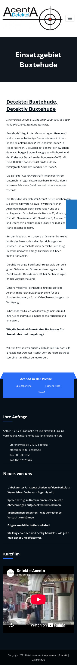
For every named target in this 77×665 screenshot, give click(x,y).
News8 (41, 392)
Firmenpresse (52, 385)
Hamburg (59, 133)
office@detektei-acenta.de (25, 450)
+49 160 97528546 (21, 460)
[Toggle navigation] (70, 18)
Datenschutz (38, 659)
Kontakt (62, 655)
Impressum (50, 655)
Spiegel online (23, 385)
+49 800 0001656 (20, 455)
